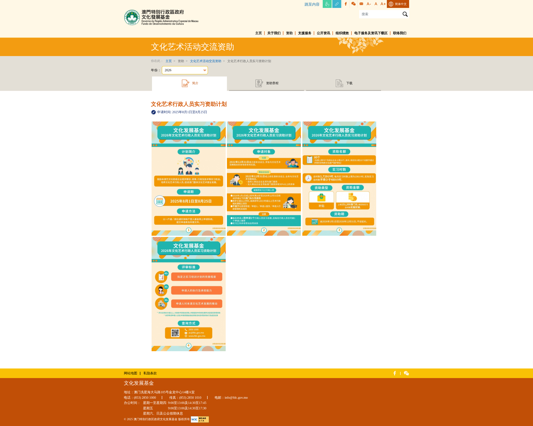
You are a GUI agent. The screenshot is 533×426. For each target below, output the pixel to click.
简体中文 (401, 4)
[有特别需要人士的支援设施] (327, 4)
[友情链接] (336, 4)
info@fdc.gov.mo (236, 397)
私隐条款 (150, 373)
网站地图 (130, 373)
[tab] (189, 83)
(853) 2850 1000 (145, 397)
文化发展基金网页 (137, 10)
